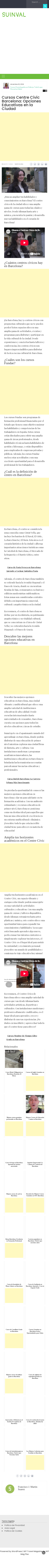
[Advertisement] (24, 48)
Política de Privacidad (15, 1525)
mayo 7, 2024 (8, 164)
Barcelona (19, 164)
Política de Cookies (13, 1531)
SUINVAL (14, 15)
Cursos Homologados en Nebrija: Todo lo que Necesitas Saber (26, 88)
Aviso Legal (10, 1528)
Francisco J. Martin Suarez (27, 1488)
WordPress (17, 1551)
